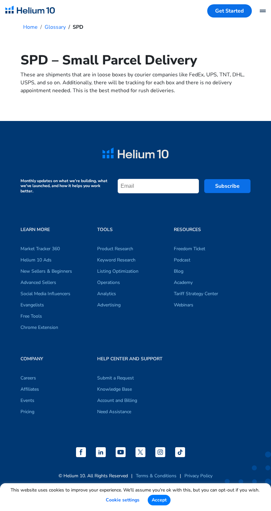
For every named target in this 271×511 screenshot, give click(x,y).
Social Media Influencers (45, 294)
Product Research (115, 249)
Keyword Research (116, 260)
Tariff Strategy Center (196, 294)
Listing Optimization (117, 271)
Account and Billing (117, 400)
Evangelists (32, 305)
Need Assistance (114, 412)
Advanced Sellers (38, 282)
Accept (159, 500)
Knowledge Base (114, 389)
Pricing (27, 412)
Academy (183, 282)
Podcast (182, 260)
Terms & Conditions (156, 476)
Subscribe (227, 186)
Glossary (55, 27)
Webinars (183, 305)
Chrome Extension (39, 327)
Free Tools (31, 316)
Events (27, 400)
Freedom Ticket (189, 249)
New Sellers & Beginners (46, 271)
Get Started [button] (229, 11)
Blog (178, 271)
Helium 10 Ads (36, 260)
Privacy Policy (198, 476)
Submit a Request (115, 378)
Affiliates (29, 389)
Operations (108, 282)
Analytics (106, 294)
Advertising (109, 305)
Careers (28, 378)
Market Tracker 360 (40, 249)
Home (30, 27)
